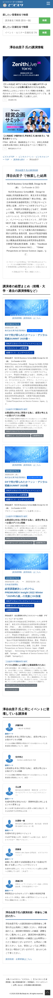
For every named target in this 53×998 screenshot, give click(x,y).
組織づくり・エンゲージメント (19, 352)
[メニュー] (48, 3)
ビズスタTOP (8, 157)
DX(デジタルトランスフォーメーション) (23, 343)
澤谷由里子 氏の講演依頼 (26, 170)
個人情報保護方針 (19, 982)
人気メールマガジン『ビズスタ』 (18, 979)
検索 (44, 20)
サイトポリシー (42, 982)
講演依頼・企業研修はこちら (19, 959)
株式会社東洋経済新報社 (15, 330)
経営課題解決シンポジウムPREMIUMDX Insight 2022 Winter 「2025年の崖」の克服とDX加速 (24, 592)
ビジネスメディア (34, 331)
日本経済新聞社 (11, 584)
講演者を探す (19, 159)
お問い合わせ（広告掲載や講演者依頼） (27, 985)
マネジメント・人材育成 (16, 348)
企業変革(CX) (12, 610)
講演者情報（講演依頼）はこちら (26, 318)
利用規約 (31, 982)
